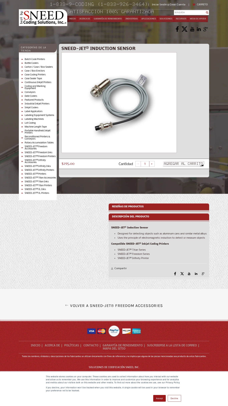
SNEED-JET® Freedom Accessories (36, 148)
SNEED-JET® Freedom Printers (40, 156)
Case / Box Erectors (35, 71)
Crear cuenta (177, 5)
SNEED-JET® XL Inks (35, 189)
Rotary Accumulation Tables (39, 143)
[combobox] (191, 12)
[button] (84, 19)
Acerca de (52, 345)
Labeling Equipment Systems (39, 115)
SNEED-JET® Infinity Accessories (35, 161)
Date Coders (31, 96)
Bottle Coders (31, 63)
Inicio (35, 345)
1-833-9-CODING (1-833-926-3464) (99, 5)
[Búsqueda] (207, 12)
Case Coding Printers (35, 75)
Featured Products (34, 100)
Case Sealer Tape (33, 79)
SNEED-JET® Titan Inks (37, 182)
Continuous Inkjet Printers (38, 82)
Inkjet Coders (31, 108)
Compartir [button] (121, 268)
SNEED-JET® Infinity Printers (39, 170)
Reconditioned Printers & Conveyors (37, 138)
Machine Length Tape (36, 127)
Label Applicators (33, 111)
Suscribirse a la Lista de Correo (172, 345)
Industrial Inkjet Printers (37, 104)
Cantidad (126, 164)
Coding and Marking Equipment (35, 87)
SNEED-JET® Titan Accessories (40, 178)
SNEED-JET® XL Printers (37, 193)
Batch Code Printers (35, 59)
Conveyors (30, 92)
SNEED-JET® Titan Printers (38, 185)
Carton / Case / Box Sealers (39, 67)
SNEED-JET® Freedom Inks (38, 153)
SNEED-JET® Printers (35, 174)
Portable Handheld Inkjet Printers (37, 132)
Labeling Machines (34, 119)
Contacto (90, 345)
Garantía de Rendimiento (123, 345)
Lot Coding (30, 123)
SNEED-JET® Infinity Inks (38, 166)
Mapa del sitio (114, 348)
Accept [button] (159, 398)
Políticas (71, 345)
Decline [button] (174, 398)
